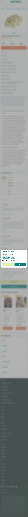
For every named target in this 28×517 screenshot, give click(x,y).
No (8, 264)
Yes (20, 264)
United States (6, 257)
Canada (13, 257)
